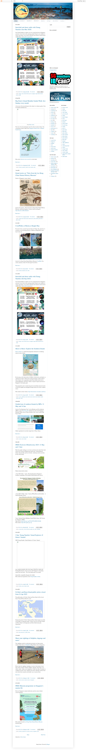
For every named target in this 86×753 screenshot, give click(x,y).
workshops (38, 529)
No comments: (32, 91)
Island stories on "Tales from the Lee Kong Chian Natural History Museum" (29, 174)
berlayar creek (65, 107)
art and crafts (21, 529)
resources (62, 21)
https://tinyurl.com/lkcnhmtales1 (22, 210)
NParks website (31, 124)
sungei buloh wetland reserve (38, 341)
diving (52, 112)
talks (19, 398)
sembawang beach (65, 145)
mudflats (52, 143)
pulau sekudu (36, 218)
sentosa (63, 147)
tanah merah (64, 156)
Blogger (48, 744)
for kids (27, 93)
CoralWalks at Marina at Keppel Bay (27, 226)
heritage (52, 121)
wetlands (52, 151)
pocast (32, 218)
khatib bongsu (65, 117)
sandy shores (53, 148)
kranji (63, 118)
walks (20, 95)
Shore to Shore (18, 351)
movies (52, 126)
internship (53, 160)
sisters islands (30, 167)
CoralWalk (39, 261)
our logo (48, 21)
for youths (23, 167)
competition (53, 110)
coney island (24, 93)
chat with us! (55, 21)
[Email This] (37, 92)
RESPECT (29, 21)
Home (16, 21)
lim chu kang (64, 125)
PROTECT (36, 21)
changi (20, 93)
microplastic (53, 166)
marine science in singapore (29, 679)
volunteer (52, 131)
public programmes (28, 36)
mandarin (52, 125)
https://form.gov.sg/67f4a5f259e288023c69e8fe (31, 521)
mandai (63, 126)
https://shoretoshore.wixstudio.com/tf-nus (37, 391)
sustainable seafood (54, 173)
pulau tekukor (65, 137)
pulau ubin (40, 218)
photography (53, 167)
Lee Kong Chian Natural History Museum (33, 722)
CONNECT (22, 21)
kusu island (23, 218)
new (23, 632)
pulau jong (64, 131)
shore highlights (54, 169)
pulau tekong (64, 136)
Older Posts (43, 734)
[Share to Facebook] (41, 92)
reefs (26, 270)
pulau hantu (64, 129)
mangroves (53, 141)
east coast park (65, 113)
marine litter (53, 161)
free (33, 529)
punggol (33, 93)
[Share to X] (40, 92)
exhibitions (23, 396)
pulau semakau (65, 134)
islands (26, 167)
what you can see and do (26, 159)
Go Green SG (25, 410)
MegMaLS (28, 644)
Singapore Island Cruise (34, 128)
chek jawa (64, 110)
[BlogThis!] (39, 92)
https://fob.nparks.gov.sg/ (26, 522)
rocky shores (53, 146)
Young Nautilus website (35, 576)
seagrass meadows (54, 149)
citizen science (21, 679)
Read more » (17, 162)
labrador (64, 121)
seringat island (65, 149)
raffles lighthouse (65, 142)
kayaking (52, 123)
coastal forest (53, 140)
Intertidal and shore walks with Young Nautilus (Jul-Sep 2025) (27, 277)
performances (53, 128)
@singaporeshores (53, 70)
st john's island (27, 632)
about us (43, 21)
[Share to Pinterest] (42, 92)
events (23, 341)
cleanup (52, 109)
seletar (63, 144)
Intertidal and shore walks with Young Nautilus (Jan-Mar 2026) (27, 28)
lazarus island (28, 218)
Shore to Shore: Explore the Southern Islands (30, 349)
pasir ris (30, 93)
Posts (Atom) (23, 737)
